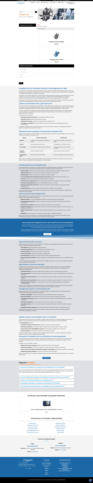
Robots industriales (44, 2)
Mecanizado (33, 2)
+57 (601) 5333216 (62, 450)
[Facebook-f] (26, 468)
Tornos (38, 2)
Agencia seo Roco (61, 479)
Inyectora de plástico (69, 2)
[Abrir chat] (90, 480)
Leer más (56, 44)
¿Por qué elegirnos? (66, 0)
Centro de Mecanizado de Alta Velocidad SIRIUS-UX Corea (46, 409)
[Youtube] (30, 468)
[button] (75, 3)
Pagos (61, 0)
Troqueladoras (65, 469)
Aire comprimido (71, 3)
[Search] (36, 12)
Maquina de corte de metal (65, 462)
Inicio (20, 16)
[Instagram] (28, 468)
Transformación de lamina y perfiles (65, 468)
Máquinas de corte (60, 2)
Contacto (55, 0)
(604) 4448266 (35, 451)
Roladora (65, 466)
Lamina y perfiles (53, 2)
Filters (39, 24)
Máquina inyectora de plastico (65, 470)
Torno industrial (65, 467)
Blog (58, 0)
